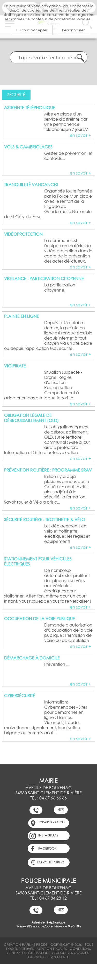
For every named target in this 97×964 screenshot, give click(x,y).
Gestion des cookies (70, 953)
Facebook (47, 848)
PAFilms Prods (34, 944)
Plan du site (58, 957)
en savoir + (80, 135)
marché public (50, 862)
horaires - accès (51, 822)
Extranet (36, 957)
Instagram (48, 835)
